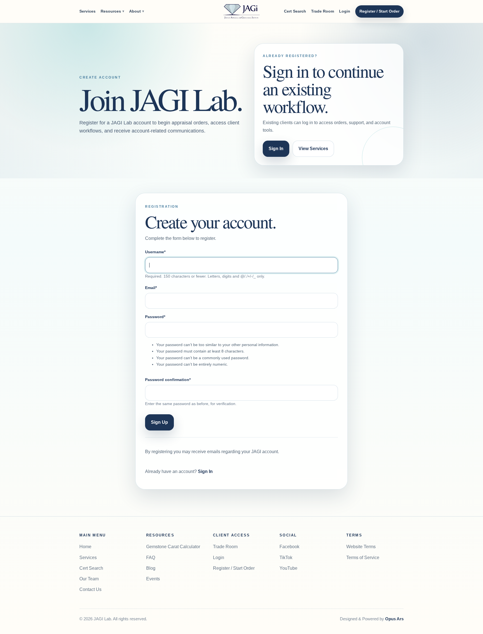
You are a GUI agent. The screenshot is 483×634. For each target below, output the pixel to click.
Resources (112, 11)
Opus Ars (394, 619)
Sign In (276, 148)
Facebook (289, 546)
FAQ (150, 557)
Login (344, 11)
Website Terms (361, 546)
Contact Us (90, 589)
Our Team (89, 578)
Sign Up (159, 422)
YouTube (288, 568)
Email (151, 287)
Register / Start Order (379, 11)
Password (155, 316)
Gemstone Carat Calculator (173, 546)
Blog (150, 568)
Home (85, 546)
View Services (313, 148)
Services (87, 11)
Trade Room (322, 11)
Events (153, 578)
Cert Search (295, 11)
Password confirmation (168, 379)
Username (155, 252)
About (136, 11)
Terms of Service (362, 557)
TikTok (286, 557)
